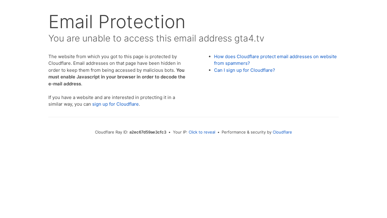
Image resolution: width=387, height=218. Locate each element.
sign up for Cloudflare (115, 104)
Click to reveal (202, 132)
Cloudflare (282, 132)
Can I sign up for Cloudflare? (244, 70)
